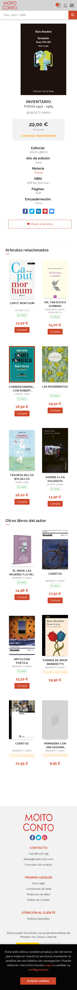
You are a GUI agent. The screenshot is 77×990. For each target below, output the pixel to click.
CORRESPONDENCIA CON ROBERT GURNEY (22, 388)
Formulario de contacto (38, 864)
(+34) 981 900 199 (38, 853)
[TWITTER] (38, 837)
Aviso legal (38, 883)
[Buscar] (72, 15)
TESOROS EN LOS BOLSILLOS (22, 477)
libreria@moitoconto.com (38, 859)
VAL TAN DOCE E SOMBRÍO (55, 304)
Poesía (38, 172)
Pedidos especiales (38, 918)
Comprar (22, 329)
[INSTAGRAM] (44, 837)
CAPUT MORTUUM (22, 303)
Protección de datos (38, 894)
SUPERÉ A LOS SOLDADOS (55, 479)
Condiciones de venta (38, 888)
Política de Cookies (38, 900)
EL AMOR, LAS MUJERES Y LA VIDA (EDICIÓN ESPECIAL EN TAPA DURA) (22, 572)
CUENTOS (55, 573)
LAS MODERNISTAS (55, 386)
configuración (38, 969)
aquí (48, 965)
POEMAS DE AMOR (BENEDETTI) (55, 662)
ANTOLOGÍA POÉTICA (22, 661)
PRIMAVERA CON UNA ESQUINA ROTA (55, 745)
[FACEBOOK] (32, 837)
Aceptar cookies (38, 980)
